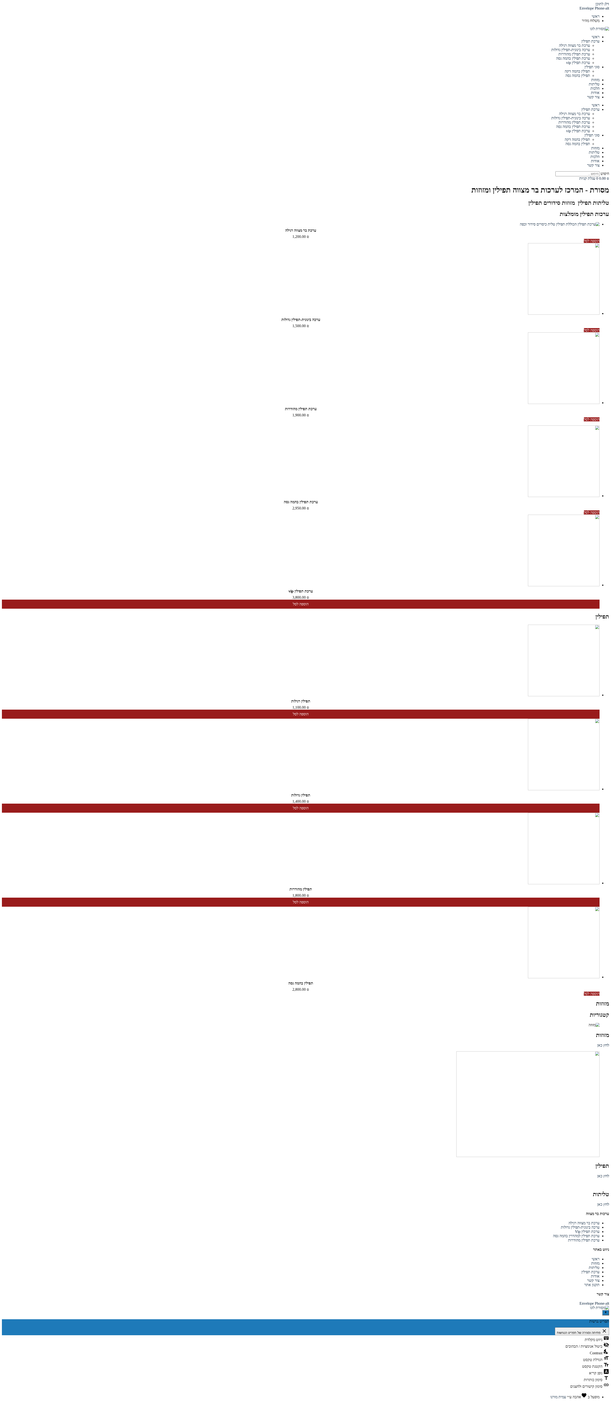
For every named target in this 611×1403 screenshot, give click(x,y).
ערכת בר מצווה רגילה (574, 45)
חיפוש (604, 174)
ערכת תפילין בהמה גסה (573, 58)
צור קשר (593, 97)
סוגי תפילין (592, 67)
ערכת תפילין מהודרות (574, 54)
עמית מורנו (558, 1397)
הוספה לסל (592, 241)
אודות (595, 93)
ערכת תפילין (590, 41)
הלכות (595, 88)
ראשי (596, 37)
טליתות (594, 84)
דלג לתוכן (602, 4)
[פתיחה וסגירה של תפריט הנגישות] (605, 1312)
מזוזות (595, 80)
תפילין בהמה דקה (577, 71)
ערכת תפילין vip (578, 63)
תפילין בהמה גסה (577, 75)
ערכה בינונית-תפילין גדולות (570, 50)
